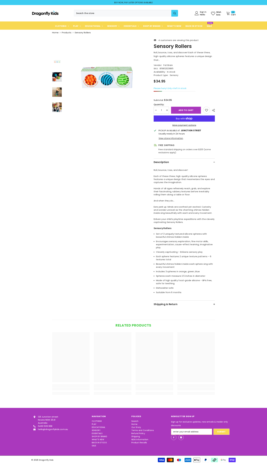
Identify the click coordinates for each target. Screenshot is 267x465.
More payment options (184, 125)
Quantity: (159, 104)
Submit (221, 431)
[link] (71, 388)
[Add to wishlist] (206, 110)
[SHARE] (212, 110)
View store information (171, 138)
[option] (133, 2)
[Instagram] (181, 437)
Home (55, 32)
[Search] (126, 13)
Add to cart (186, 110)
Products (66, 32)
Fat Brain (168, 65)
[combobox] (122, 13)
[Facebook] (173, 437)
